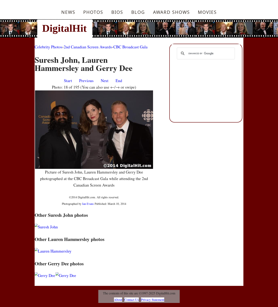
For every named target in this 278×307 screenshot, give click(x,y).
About (118, 299)
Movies (207, 12)
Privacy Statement (152, 299)
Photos (93, 12)
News (68, 12)
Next (104, 80)
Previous (86, 80)
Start (68, 80)
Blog (138, 12)
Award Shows (171, 12)
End (119, 80)
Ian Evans (88, 204)
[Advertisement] (166, 28)
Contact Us (131, 299)
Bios (117, 12)
